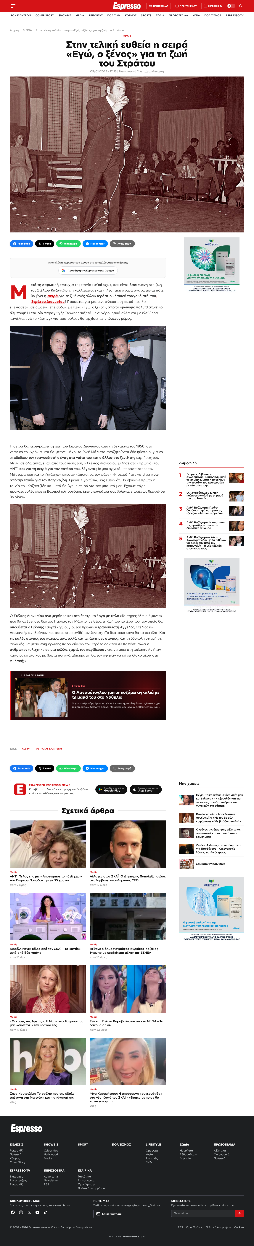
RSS (46, 1184)
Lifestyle (153, 1144)
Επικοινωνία (86, 1180)
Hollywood (51, 1154)
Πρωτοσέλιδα (224, 1144)
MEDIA (79, 15)
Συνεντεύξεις (18, 1180)
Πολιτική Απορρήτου (218, 1227)
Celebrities (51, 1150)
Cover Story (17, 1162)
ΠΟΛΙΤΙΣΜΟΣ (212, 15)
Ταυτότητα (84, 1176)
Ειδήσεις (16, 1144)
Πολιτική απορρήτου (91, 1188)
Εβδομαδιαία (188, 1154)
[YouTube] (37, 1212)
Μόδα (150, 1162)
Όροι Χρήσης (86, 1184)
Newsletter (51, 1180)
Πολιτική (15, 1154)
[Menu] (13, 6)
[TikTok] (46, 1212)
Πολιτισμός (121, 1144)
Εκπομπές (16, 1176)
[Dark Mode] (231, 6)
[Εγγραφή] (239, 1213)
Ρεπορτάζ (16, 1150)
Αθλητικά (220, 1150)
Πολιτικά (219, 1158)
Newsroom (127, 71)
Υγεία (149, 1154)
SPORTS (146, 15)
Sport (83, 1144)
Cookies (239, 1227)
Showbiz (51, 1144)
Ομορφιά (152, 1150)
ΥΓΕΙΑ (196, 15)
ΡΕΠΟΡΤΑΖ (96, 15)
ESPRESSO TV (234, 15)
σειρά (53, 296)
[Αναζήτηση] (240, 6)
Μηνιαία (185, 1158)
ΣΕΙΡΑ (26, 748)
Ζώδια (184, 1144)
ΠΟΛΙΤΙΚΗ (113, 15)
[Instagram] (21, 1212)
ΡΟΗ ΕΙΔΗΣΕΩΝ (21, 15)
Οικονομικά (221, 1154)
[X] (29, 1212)
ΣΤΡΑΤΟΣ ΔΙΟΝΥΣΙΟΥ (50, 748)
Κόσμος (15, 1158)
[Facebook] (13, 1212)
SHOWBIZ (65, 15)
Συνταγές (152, 1158)
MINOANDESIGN (134, 1236)
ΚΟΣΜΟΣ (130, 15)
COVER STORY (45, 15)
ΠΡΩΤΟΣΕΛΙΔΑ (178, 15)
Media (48, 1158)
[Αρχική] (26, 1128)
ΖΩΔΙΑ (160, 15)
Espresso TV (20, 1170)
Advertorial (51, 1176)
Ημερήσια (186, 1150)
